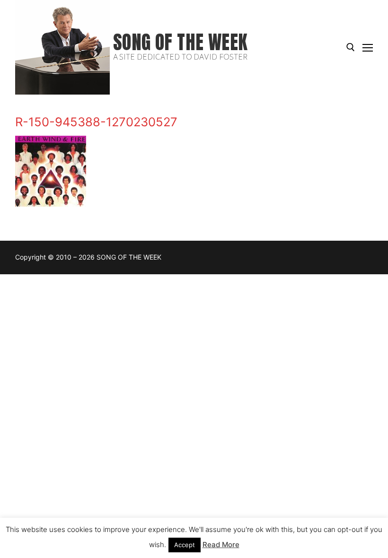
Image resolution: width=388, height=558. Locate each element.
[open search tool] (350, 47)
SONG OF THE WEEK (180, 42)
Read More (221, 544)
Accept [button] (184, 545)
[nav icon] (367, 47)
